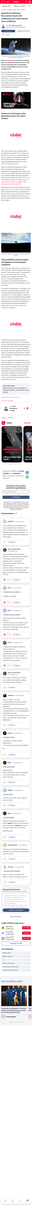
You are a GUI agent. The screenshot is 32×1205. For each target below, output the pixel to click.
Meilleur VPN (7, 6)
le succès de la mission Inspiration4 (16, 189)
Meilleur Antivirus (19, 6)
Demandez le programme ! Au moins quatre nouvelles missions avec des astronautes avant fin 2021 (13, 1010)
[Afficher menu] (2, 1)
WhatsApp (16, 473)
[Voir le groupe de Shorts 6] (20, 464)
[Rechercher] (5, 2)
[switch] (26, 2)
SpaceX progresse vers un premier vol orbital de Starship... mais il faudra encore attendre (16, 390)
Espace (23, 9)
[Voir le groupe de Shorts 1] (10, 464)
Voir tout (27, 423)
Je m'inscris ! (16, 497)
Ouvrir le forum (17, 916)
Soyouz (19, 153)
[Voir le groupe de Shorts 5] (18, 464)
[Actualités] (5, 1201)
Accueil (3, 9)
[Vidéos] (12, 1201)
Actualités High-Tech (13, 9)
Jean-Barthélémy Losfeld (15, 25)
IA (29, 6)
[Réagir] (3, 34)
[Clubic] (16, 2)
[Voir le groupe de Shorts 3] (14, 464)
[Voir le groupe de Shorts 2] (12, 464)
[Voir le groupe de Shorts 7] (22, 464)
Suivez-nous (8, 31)
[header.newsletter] (8, 2)
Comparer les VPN (16, 943)
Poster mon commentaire (16, 910)
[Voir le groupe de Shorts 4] (16, 464)
